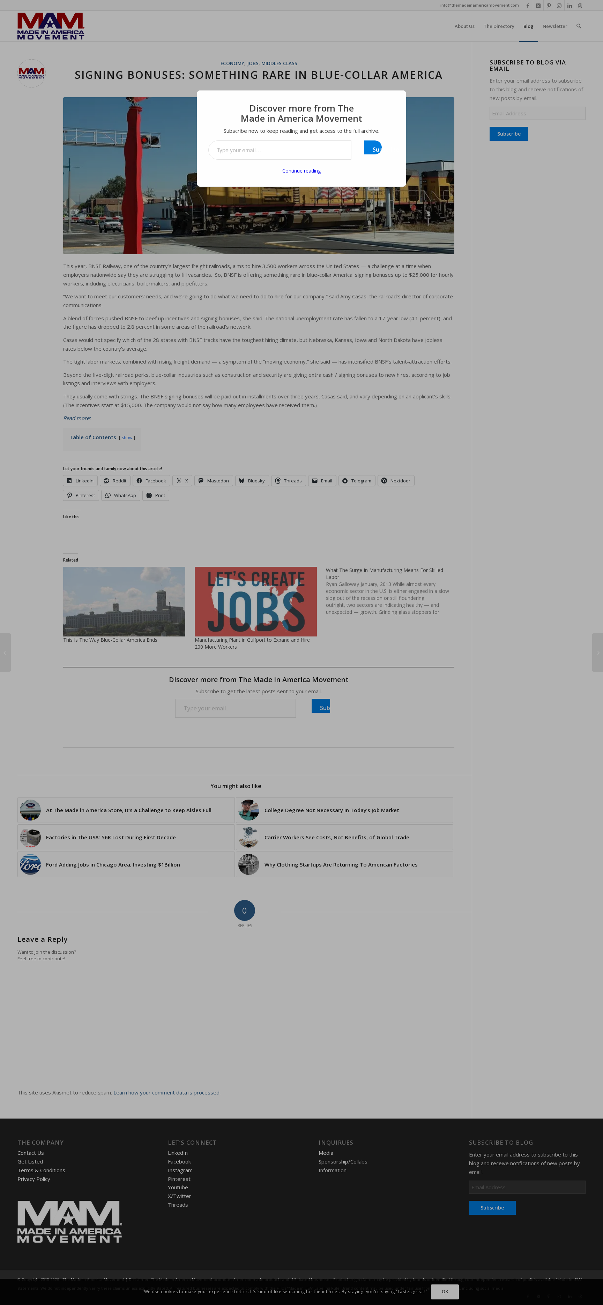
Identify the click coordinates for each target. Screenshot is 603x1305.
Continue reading (301, 170)
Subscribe (377, 149)
